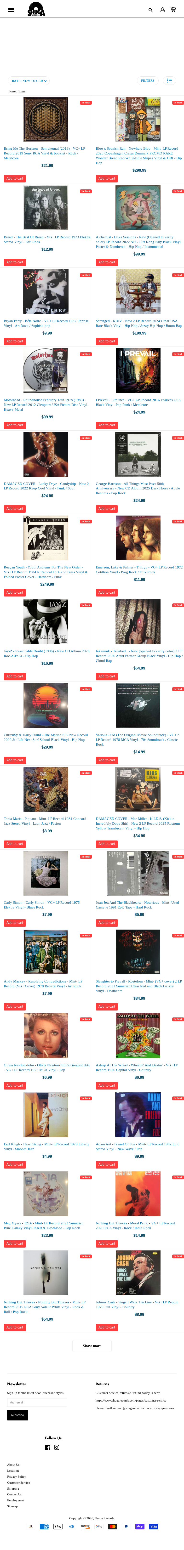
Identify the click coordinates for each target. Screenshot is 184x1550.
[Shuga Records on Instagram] (56, 1448)
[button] (169, 80)
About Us (13, 1464)
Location (13, 1470)
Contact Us (14, 1494)
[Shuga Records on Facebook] (48, 1448)
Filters (148, 80)
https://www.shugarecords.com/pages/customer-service (131, 1400)
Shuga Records (104, 1518)
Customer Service (18, 1482)
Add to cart (14, 178)
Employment (15, 1500)
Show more (92, 1346)
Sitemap (12, 1506)
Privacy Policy (16, 1476)
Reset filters (17, 91)
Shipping (13, 1488)
